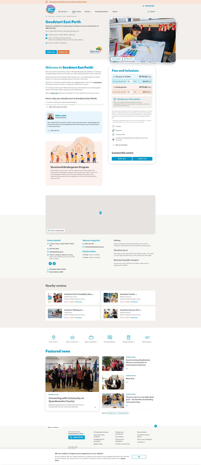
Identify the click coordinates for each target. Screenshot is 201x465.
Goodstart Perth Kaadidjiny (78, 294)
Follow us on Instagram (54, 263)
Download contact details (57, 269)
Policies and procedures (119, 433)
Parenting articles (101, 11)
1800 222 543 (149, 6)
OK (139, 457)
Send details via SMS (56, 272)
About (115, 11)
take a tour (54, 93)
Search (152, 12)
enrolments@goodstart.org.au (94, 247)
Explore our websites (53, 427)
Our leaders (119, 437)
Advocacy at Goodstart (119, 440)
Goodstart (127, 294)
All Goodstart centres (101, 432)
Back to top (155, 426)
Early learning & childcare (99, 436)
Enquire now (63, 52)
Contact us (141, 442)
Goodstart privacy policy (143, 436)
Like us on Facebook (50, 263)
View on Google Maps (57, 231)
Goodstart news (112, 413)
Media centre (98, 444)
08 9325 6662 (54, 248)
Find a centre (76, 12)
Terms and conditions (144, 439)
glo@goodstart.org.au (56, 252)
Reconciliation (142, 432)
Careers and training (122, 444)
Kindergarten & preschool (99, 440)
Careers (87, 11)
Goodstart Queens (130, 310)
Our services (62, 11)
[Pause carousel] (112, 20)
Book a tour (51, 52)
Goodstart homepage (51, 9)
